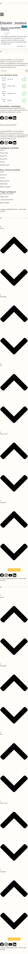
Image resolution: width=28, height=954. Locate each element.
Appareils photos (4, 181)
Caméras (2, 178)
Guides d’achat (4, 196)
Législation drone (5, 165)
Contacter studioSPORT (6, 199)
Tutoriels (2, 162)
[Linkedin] (14, 118)
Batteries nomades (5, 186)
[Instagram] (6, 118)
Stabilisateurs (4, 184)
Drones (2, 150)
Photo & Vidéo (4, 153)
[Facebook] (2, 118)
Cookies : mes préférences (6, 205)
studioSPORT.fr (21, 65)
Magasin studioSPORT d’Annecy (11, 29)
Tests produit (3, 159)
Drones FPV (3, 156)
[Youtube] (10, 118)
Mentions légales (4, 202)
